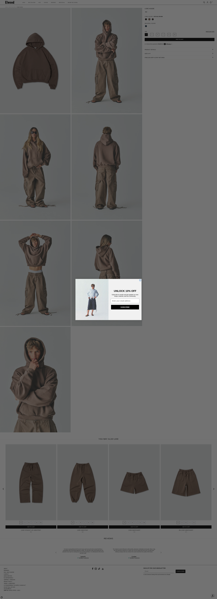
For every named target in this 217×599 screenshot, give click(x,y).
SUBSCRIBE (125, 307)
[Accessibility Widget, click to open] (2, 597)
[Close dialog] (140, 280)
